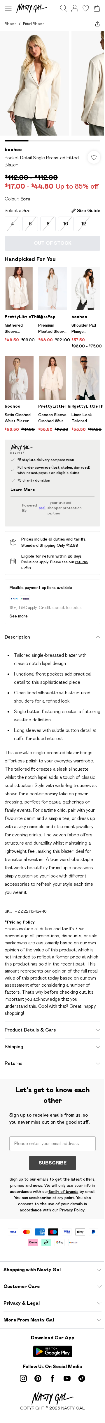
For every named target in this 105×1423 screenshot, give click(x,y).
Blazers (10, 24)
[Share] (97, 23)
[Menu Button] (8, 8)
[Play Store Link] (52, 1351)
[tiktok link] (81, 1378)
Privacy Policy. (72, 1210)
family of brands (63, 1191)
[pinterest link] (37, 1378)
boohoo (13, 149)
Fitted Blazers (33, 24)
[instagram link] (23, 1378)
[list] (52, 86)
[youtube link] (67, 1378)
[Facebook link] (52, 1378)
